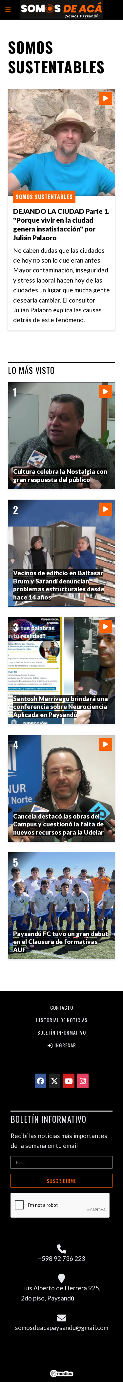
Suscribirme (61, 1180)
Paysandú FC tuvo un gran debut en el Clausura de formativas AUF (60, 941)
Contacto (61, 1007)
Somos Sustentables (44, 197)
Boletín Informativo (61, 1032)
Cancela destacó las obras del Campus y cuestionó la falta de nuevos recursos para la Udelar (58, 824)
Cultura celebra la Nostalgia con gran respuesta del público (60, 475)
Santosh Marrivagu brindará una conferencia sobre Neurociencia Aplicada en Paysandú (60, 706)
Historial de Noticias (62, 1019)
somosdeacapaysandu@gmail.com (61, 1327)
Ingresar (64, 1045)
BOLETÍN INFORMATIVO (48, 1119)
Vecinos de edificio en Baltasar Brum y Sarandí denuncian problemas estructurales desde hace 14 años (58, 585)
